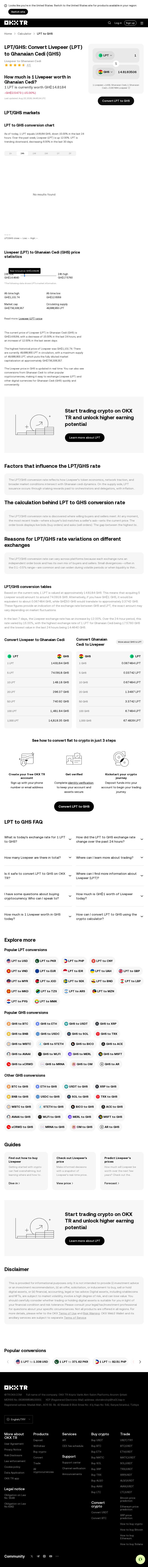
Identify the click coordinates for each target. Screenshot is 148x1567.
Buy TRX (96, 1474)
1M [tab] (46, 153)
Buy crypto (39, 1451)
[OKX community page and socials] (57, 1556)
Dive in (13, 1183)
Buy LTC (96, 1492)
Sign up (130, 22)
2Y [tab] (70, 153)
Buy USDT (97, 1440)
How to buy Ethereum (127, 1537)
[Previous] (8, 1361)
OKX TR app (11, 1478)
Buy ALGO (97, 1480)
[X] (31, 1556)
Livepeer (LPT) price (30, 318)
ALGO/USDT (127, 1480)
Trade (36, 1463)
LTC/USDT (126, 1492)
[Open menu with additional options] (142, 23)
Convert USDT (99, 1512)
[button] (109, 23)
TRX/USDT (126, 1469)
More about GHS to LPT (130, 642)
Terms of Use (68, 1313)
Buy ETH (96, 1451)
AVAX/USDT (127, 1486)
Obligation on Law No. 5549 (15, 1496)
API (64, 1440)
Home (8, 33)
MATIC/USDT (128, 1457)
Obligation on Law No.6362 (15, 1505)
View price (63, 1183)
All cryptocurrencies (43, 1470)
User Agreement (14, 1443)
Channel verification (74, 1468)
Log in (118, 22)
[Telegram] (38, 1556)
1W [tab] (34, 153)
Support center (71, 1462)
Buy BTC (96, 1445)
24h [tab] (22, 153)
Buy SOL (96, 1463)
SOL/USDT (126, 1463)
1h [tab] (10, 153)
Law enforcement (14, 1461)
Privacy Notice (12, 1449)
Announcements (72, 1474)
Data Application (14, 1472)
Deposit (38, 1440)
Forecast (111, 1183)
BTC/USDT (126, 1445)
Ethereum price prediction (129, 1508)
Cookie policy (12, 1466)
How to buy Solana (131, 1544)
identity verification (80, 782)
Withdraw (39, 1445)
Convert (38, 1457)
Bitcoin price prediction (127, 1499)
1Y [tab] (58, 153)
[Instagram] (44, 1556)
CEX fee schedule (72, 1445)
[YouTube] (50, 1556)
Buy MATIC (97, 1457)
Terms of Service (75, 1317)
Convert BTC (98, 1518)
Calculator (24, 33)
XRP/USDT (126, 1474)
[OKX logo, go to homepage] (15, 23)
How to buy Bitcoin (131, 1529)
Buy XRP (96, 1469)
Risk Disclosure (13, 1455)
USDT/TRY (126, 1440)
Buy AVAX (97, 1486)
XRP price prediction (126, 1517)
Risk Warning (91, 1313)
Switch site (18, 11)
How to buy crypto (131, 1523)
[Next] (140, 1361)
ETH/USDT (126, 1451)
